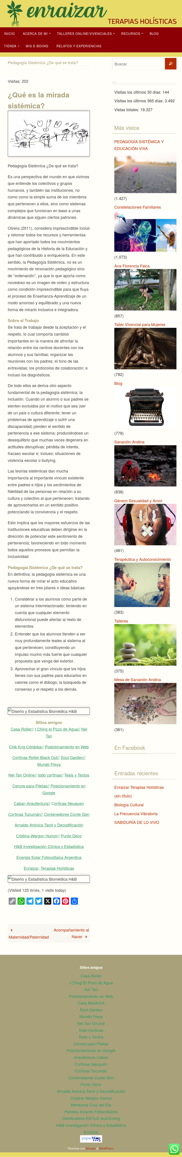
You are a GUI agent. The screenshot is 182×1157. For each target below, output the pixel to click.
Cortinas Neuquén (91, 1064)
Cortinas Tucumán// (25, 814)
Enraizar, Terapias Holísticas (49, 868)
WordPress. (106, 1148)
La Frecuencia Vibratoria (136, 813)
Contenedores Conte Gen (66, 814)
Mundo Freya (49, 764)
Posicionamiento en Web (67, 747)
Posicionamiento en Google (91, 1050)
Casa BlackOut (91, 1003)
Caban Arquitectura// (32, 803)
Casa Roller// (22, 729)
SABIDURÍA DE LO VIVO (136, 822)
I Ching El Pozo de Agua (91, 982)
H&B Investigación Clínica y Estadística (49, 846)
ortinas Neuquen (69, 803)
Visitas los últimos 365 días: (139, 100)
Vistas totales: (127, 109)
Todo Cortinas (91, 1030)
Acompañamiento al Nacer (71, 933)
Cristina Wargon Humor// (38, 836)
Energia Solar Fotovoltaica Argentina (48, 857)
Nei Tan (91, 989)
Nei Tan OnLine (91, 1023)
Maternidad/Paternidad (29, 937)
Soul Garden (91, 1010)
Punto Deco (71, 836)
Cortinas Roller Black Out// (36, 757)
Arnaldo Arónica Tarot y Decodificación (49, 825)
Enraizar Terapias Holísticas (139, 787)
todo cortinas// (50, 775)
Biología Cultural (129, 804)
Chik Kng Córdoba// (26, 747)
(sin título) (123, 796)
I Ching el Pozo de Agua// (57, 729)
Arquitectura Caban (91, 1057)
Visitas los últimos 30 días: (138, 92)
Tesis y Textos (76, 775)
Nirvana (90, 1148)
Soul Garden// (73, 757)
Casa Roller (91, 976)
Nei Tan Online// (22, 775)
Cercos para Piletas (91, 1043)
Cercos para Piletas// (30, 786)
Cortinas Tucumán (91, 1071)
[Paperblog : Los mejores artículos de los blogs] (91, 1141)
